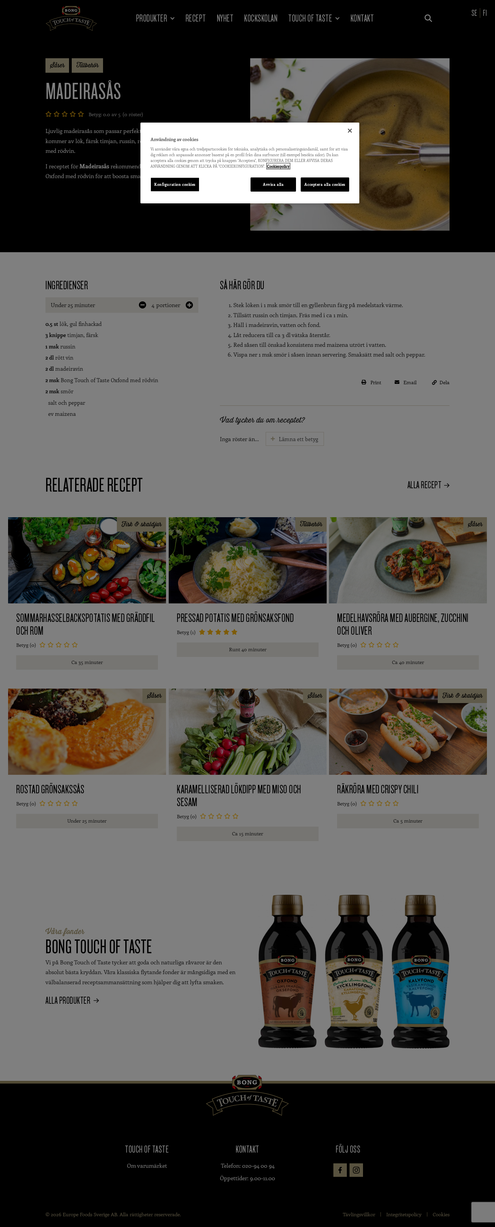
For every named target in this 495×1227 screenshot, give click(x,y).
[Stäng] (349, 130)
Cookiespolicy (278, 166)
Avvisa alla (273, 184)
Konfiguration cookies (175, 184)
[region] (249, 163)
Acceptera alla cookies (324, 184)
